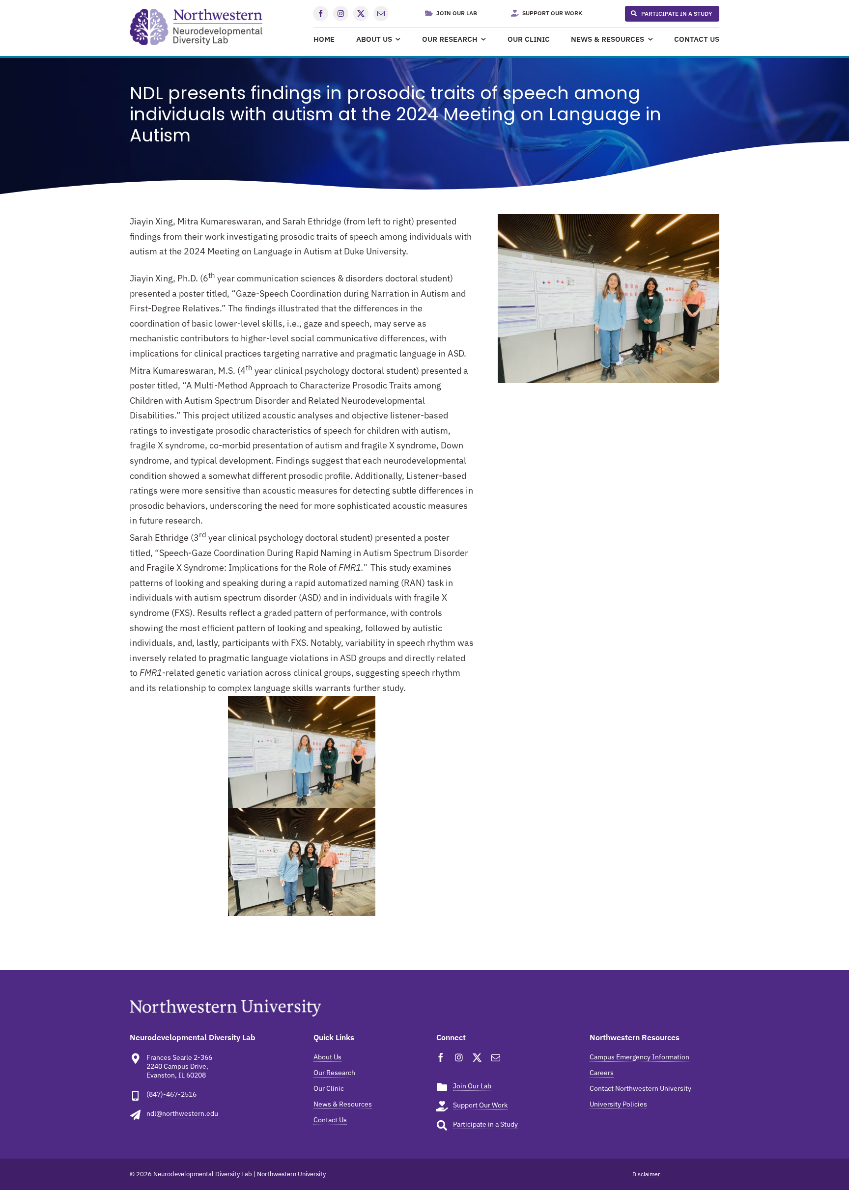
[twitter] (360, 13)
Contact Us (330, 1119)
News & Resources (342, 1104)
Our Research (334, 1072)
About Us (327, 1056)
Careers (602, 1072)
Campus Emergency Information (639, 1056)
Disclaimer (646, 1174)
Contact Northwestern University (640, 1088)
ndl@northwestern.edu (182, 1113)
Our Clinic (328, 1088)
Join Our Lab (472, 1085)
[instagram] (340, 13)
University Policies (618, 1104)
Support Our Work (480, 1105)
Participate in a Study (485, 1124)
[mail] (381, 13)
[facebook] (320, 13)
